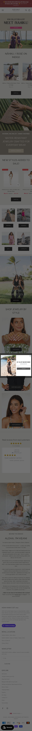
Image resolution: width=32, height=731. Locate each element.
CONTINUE (24, 368)
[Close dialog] (30, 356)
